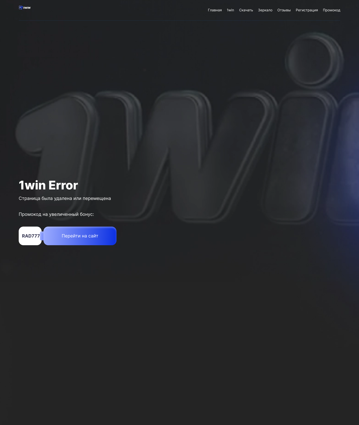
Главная (215, 10)
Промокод (331, 10)
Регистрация (307, 10)
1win (230, 10)
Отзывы (284, 10)
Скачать (246, 10)
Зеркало (265, 10)
